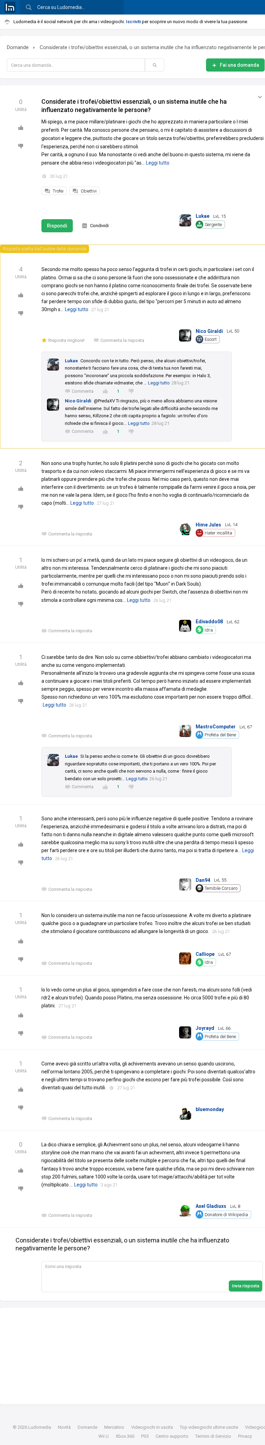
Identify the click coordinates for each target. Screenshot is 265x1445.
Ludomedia (39, 1427)
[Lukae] (185, 219)
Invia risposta (245, 1285)
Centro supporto (172, 1436)
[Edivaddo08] (185, 624)
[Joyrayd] (185, 1031)
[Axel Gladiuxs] (185, 1209)
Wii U (103, 1436)
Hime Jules (208, 525)
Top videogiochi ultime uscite (209, 1427)
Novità (64, 1427)
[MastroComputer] (185, 729)
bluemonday (210, 1109)
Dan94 (203, 880)
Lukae (202, 216)
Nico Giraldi (209, 331)
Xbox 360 (125, 1436)
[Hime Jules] (185, 527)
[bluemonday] (185, 1112)
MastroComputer (216, 726)
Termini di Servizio (213, 1436)
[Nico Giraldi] (185, 333)
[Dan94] (185, 883)
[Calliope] (185, 957)
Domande (18, 47)
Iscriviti (133, 21)
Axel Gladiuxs (211, 1206)
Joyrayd (205, 1028)
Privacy (245, 1436)
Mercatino (114, 1427)
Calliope (205, 954)
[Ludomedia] (10, 7)
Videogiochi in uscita (152, 1427)
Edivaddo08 (209, 621)
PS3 (145, 1436)
